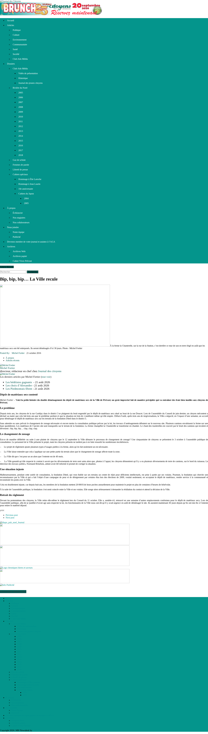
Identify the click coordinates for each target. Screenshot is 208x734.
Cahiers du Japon (26, 193)
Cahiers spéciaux (20, 174)
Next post (10, 517)
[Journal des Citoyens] (104, 1)
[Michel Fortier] (7, 365)
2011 (20, 121)
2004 (26, 198)
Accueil (10, 20)
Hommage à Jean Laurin (29, 184)
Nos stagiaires (19, 217)
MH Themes (39, 730)
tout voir (46, 376)
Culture (16, 35)
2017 (20, 150)
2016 (20, 145)
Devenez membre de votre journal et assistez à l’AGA (31, 242)
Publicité (17, 237)
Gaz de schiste (19, 160)
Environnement (19, 39)
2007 (20, 102)
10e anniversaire (25, 189)
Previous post (12, 515)
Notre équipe (18, 232)
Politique (17, 30)
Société (16, 54)
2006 (20, 97)
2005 (20, 92)
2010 (20, 116)
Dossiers (11, 64)
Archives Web (19, 251)
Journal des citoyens (49, 371)
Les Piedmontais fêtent (19, 388)
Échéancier (18, 213)
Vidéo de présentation (28, 73)
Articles (10, 25)
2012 (20, 126)
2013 (20, 131)
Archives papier (20, 256)
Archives (11, 246)
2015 (20, 140)
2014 (20, 136)
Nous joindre (13, 227)
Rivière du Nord (20, 88)
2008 (20, 107)
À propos (11, 208)
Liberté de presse (20, 169)
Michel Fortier (18, 353)
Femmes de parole (21, 165)
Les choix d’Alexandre (19, 385)
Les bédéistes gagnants (19, 382)
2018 (20, 155)
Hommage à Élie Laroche (29, 179)
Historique (23, 78)
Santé (15, 49)
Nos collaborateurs (21, 222)
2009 (20, 112)
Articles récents (12, 360)
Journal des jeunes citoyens (30, 83)
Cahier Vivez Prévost (22, 261)
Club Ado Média (20, 59)
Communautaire (20, 44)
